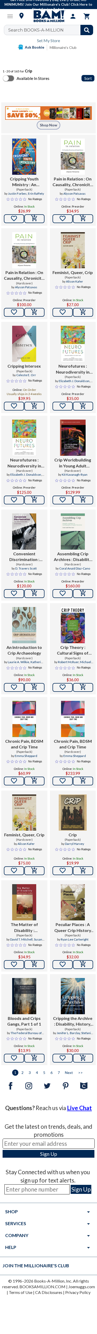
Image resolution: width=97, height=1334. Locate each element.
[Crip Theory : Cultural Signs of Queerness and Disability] (72, 625)
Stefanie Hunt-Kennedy (73, 1035)
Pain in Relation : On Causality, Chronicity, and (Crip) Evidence (73, 182)
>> (80, 1072)
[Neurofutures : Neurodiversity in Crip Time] (72, 343)
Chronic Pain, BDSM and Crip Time (24, 744)
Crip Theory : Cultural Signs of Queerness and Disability (72, 650)
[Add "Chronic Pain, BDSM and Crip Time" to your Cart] (34, 781)
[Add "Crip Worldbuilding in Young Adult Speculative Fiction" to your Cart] (83, 500)
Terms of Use (20, 1292)
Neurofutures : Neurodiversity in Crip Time (72, 369)
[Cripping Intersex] (24, 343)
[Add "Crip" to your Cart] (83, 870)
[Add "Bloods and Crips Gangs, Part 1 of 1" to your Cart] (34, 1058)
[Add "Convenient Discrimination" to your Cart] (34, 593)
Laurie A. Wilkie (18, 662)
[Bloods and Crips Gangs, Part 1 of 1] (24, 996)
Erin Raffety (36, 193)
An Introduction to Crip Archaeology (24, 650)
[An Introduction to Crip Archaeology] (24, 625)
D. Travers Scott (26, 568)
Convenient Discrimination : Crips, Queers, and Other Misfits (24, 557)
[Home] (48, 16)
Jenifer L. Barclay (68, 1033)
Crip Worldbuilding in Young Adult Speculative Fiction (72, 463)
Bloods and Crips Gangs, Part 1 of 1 (24, 1021)
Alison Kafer (74, 281)
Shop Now (48, 125)
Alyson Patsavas (74, 193)
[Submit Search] (86, 30)
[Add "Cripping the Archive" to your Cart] (83, 1058)
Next (69, 1072)
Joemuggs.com (81, 1286)
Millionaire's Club (63, 47)
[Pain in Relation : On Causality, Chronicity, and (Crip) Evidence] (72, 156)
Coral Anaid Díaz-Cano (74, 568)
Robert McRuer (68, 662)
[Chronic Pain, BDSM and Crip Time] (24, 719)
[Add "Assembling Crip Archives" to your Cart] (83, 593)
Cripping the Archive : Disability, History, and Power (72, 1021)
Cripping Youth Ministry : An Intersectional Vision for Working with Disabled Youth (24, 182)
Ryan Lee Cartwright (74, 939)
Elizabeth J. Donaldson (74, 381)
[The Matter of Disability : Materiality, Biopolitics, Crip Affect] (24, 902)
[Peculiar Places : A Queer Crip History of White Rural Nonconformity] (72, 902)
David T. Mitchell (21, 939)
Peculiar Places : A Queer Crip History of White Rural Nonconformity (72, 927)
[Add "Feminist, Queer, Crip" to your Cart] (83, 312)
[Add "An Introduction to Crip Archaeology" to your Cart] (34, 687)
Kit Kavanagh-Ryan (74, 474)
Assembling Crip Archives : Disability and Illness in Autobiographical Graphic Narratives (73, 557)
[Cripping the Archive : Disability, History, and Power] (72, 996)
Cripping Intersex (24, 365)
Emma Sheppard (26, 756)
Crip (73, 834)
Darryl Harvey (74, 844)
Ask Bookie (34, 47)
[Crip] (72, 812)
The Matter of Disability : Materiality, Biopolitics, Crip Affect (24, 927)
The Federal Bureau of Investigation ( (26, 1035)
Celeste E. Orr (26, 375)
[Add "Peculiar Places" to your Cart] (83, 964)
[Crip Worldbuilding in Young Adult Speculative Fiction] (73, 437)
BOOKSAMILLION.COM (42, 1286)
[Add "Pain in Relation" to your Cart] (83, 218)
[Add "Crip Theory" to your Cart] (83, 687)
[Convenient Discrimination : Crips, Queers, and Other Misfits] (24, 531)
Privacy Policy (78, 1292)
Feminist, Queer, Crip (73, 272)
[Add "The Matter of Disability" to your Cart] (34, 964)
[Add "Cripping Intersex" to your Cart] (34, 406)
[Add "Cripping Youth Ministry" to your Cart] (34, 218)
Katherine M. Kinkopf (30, 664)
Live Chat (79, 1107)
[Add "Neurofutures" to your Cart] (83, 406)
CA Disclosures (48, 1292)
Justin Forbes (17, 193)
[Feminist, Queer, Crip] (72, 250)
